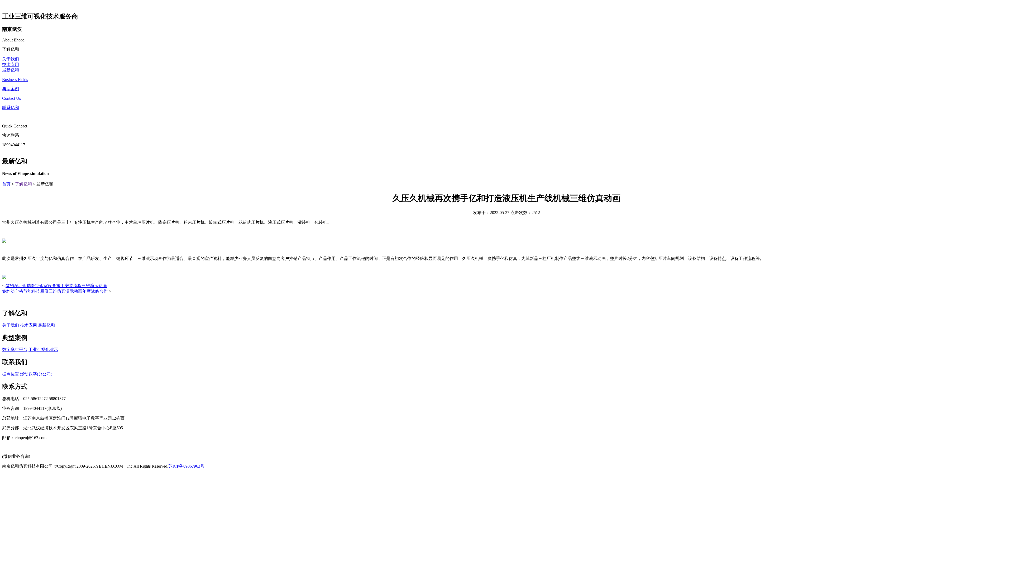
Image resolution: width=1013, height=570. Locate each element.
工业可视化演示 (43, 349)
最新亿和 (10, 70)
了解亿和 (23, 184)
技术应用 (10, 64)
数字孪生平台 (14, 349)
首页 (6, 184)
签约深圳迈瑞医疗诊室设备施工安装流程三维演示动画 (56, 285)
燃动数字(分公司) (36, 374)
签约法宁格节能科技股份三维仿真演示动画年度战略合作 (55, 291)
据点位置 (10, 374)
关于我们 (10, 59)
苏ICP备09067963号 (186, 466)
